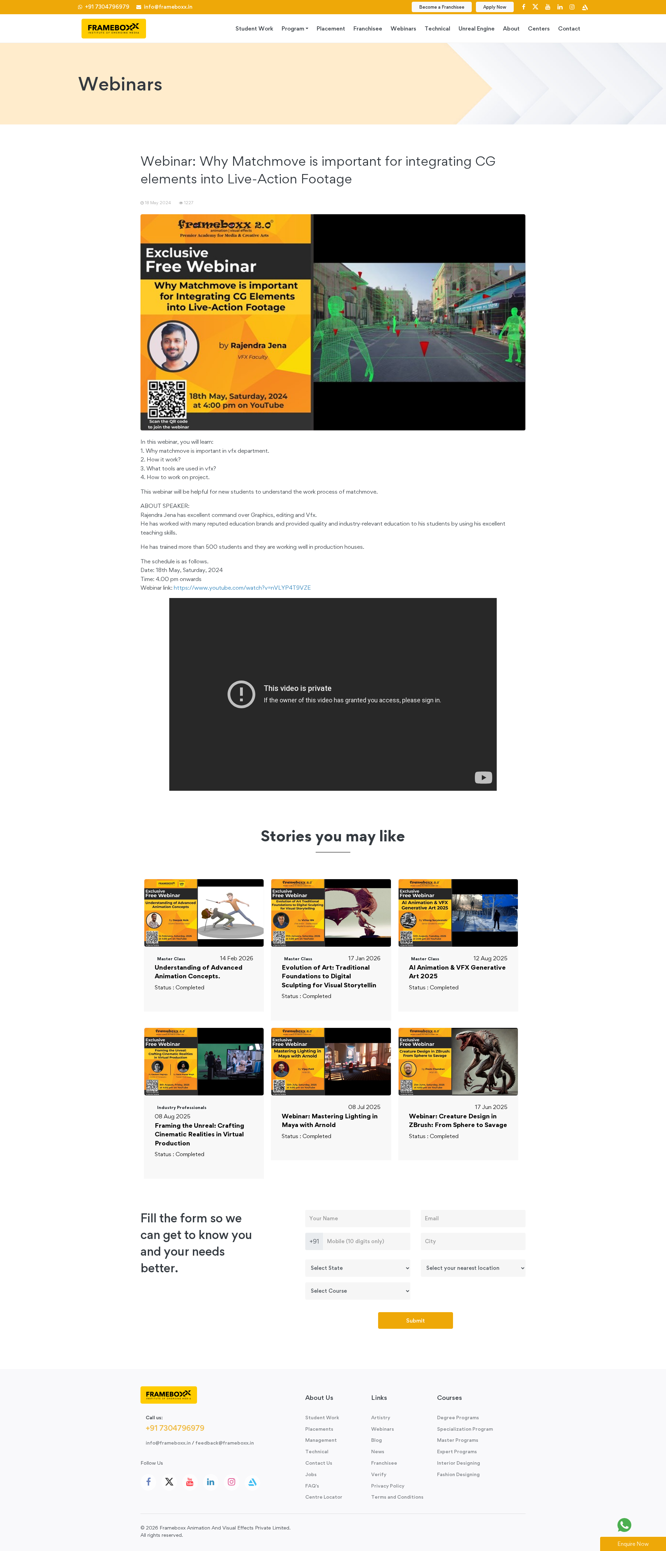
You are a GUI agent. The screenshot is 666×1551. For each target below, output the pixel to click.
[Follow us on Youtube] (547, 6)
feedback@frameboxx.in (224, 1443)
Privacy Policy (387, 1486)
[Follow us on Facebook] (524, 6)
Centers (539, 28)
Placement (331, 28)
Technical (437, 28)
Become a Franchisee (441, 7)
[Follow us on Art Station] (585, 6)
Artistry (380, 1417)
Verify (378, 1474)
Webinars (403, 28)
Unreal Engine (477, 28)
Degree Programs (458, 1417)
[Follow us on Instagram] (572, 6)
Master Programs (457, 1440)
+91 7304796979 (106, 6)
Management (321, 1440)
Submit (415, 1320)
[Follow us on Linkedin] (560, 6)
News (377, 1451)
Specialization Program (465, 1429)
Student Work (254, 28)
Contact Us (318, 1463)
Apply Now (494, 7)
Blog (376, 1440)
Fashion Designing (458, 1474)
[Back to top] (645, 1525)
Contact (569, 28)
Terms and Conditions (397, 1497)
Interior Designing (458, 1463)
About (511, 28)
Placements (319, 1429)
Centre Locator (323, 1497)
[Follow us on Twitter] (535, 6)
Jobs (311, 1474)
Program (293, 28)
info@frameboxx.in (167, 6)
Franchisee (367, 28)
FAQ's (312, 1486)
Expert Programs (457, 1451)
